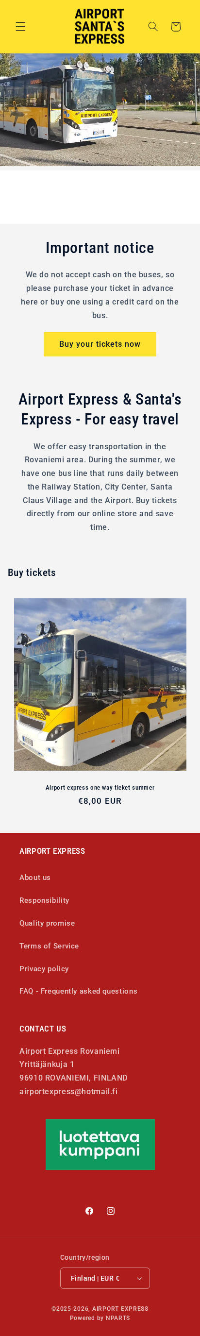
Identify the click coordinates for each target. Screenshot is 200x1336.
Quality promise (47, 923)
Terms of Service (49, 946)
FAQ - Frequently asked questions (78, 991)
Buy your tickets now (100, 344)
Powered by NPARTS (100, 1318)
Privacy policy (44, 968)
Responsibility (44, 900)
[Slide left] (78, 209)
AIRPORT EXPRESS (120, 1308)
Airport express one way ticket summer (100, 787)
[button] (20, 27)
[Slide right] (122, 209)
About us (35, 877)
